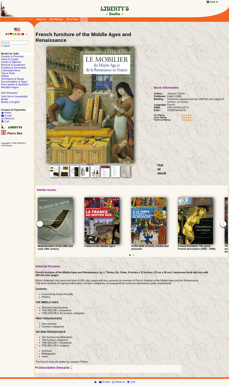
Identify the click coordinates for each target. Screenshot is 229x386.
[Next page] (223, 224)
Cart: (214, 2)
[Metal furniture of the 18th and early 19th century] (55, 243)
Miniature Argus (9, 87)
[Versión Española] (18, 34)
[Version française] (7, 34)
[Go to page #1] (130, 255)
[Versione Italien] (14, 34)
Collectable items (10, 70)
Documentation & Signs (14, 81)
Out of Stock (72, 19)
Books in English (10, 102)
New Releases (56, 19)
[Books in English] (84, 18)
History (5, 76)
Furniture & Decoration (13, 67)
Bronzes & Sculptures (13, 65)
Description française (55, 367)
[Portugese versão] (22, 34)
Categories (41, 19)
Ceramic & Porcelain (12, 56)
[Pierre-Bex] (12, 134)
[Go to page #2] (134, 255)
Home (6, 112)
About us (7, 118)
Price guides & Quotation (15, 84)
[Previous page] (40, 224)
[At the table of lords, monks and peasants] (148, 243)
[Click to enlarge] (90, 162)
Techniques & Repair (12, 79)
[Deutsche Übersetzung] (10, 34)
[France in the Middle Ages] (101, 243)
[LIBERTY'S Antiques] (12, 127)
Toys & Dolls (8, 73)
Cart (5, 121)
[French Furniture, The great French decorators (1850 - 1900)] (195, 243)
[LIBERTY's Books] (114, 14)
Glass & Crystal (9, 59)
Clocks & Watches (11, 62)
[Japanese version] (26, 34)
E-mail (6, 115)
